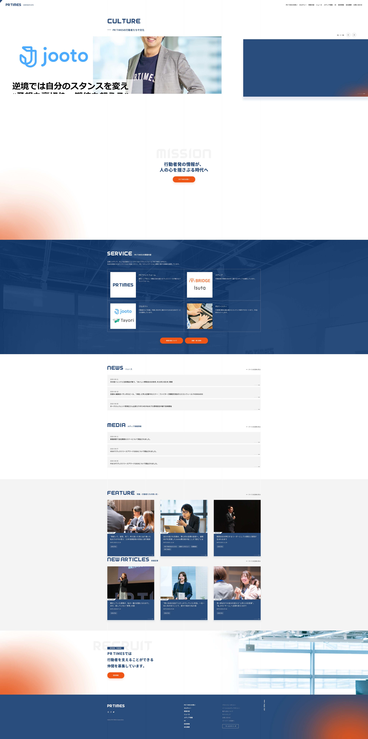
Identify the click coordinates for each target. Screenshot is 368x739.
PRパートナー (221, 306)
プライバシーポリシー (229, 705)
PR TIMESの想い (291, 5)
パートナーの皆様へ (228, 721)
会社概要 (349, 5)
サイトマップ (226, 714)
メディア (219, 275)
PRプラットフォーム (147, 275)
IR (335, 5)
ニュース (319, 5)
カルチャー (303, 5)
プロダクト (143, 306)
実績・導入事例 (196, 340)
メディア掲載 (328, 5)
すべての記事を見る (254, 369)
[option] (184, 101)
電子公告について (227, 711)
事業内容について (171, 340)
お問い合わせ (358, 5)
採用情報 (341, 5)
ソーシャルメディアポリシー (231, 708)
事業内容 (311, 5)
